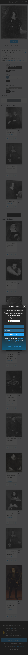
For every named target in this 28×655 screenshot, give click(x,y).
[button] (14, 321)
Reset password (17, 346)
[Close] (25, 307)
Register (9, 346)
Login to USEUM (14, 334)
